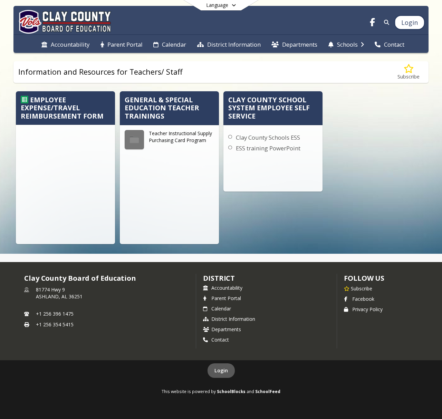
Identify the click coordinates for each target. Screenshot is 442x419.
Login (221, 370)
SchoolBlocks (231, 391)
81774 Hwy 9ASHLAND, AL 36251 (59, 293)
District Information (233, 319)
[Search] (385, 22)
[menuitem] (65, 44)
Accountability (226, 288)
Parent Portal (226, 298)
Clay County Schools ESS (268, 137)
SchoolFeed (267, 391)
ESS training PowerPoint (268, 148)
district (219, 278)
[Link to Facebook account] (372, 23)
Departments (226, 329)
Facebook (363, 299)
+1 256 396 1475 (55, 313)
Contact (220, 339)
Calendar (221, 308)
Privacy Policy (367, 309)
